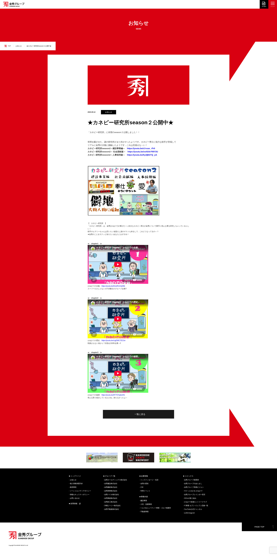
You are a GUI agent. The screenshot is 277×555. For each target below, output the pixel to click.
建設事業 (143, 500)
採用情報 (73, 503)
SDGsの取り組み (190, 498)
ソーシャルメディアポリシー (80, 491)
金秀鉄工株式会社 (110, 502)
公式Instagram (189, 513)
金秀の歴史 (144, 483)
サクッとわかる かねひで (193, 491)
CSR (141, 487)
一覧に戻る (139, 414)
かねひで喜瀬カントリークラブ (195, 502)
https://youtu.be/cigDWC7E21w (113, 340)
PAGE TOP (259, 527)
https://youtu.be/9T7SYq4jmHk (113, 395)
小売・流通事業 (146, 504)
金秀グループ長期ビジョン (194, 487)
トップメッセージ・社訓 (149, 480)
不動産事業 (144, 511)
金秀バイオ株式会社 (111, 494)
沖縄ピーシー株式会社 (112, 505)
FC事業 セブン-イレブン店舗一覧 (196, 505)
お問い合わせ (75, 498)
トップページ (75, 476)
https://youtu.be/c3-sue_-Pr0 (141, 148)
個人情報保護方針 (76, 483)
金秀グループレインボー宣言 (194, 494)
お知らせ (19, 46)
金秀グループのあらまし (193, 483)
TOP (9, 46)
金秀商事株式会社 (110, 491)
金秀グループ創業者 (191, 480)
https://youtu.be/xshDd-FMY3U (143, 151)
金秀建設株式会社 (110, 483)
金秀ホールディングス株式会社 (115, 480)
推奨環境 (73, 487)
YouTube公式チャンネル (193, 509)
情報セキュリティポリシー (79, 494)
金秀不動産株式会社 (111, 509)
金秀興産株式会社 (110, 498)
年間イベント (145, 491)
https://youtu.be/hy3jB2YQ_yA (142, 155)
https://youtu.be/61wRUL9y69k (113, 286)
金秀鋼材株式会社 (110, 487)
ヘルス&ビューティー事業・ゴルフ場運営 (155, 508)
